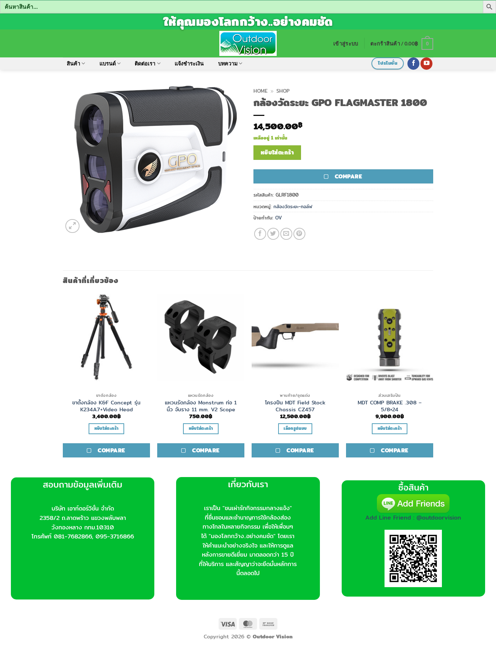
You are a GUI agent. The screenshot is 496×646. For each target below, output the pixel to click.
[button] (345, 43)
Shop (282, 91)
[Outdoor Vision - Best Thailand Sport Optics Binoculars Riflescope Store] (248, 43)
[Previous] (63, 384)
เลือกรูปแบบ (295, 428)
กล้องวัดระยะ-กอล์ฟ (292, 206)
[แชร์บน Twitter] (273, 234)
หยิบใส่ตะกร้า (277, 152)
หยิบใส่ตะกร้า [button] (106, 428)
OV (278, 217)
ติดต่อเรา (145, 63)
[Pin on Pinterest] (299, 234)
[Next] (432, 384)
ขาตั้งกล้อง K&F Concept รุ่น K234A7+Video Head (106, 406)
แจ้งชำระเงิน (189, 63)
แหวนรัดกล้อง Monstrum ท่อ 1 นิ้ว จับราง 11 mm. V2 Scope (201, 406)
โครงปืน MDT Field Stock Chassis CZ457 (295, 406)
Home (260, 91)
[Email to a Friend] (286, 234)
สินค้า (73, 63)
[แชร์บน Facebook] (260, 234)
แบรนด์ (107, 63)
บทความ (227, 63)
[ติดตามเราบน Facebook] (413, 63)
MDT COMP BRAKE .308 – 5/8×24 (390, 406)
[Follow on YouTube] (426, 63)
